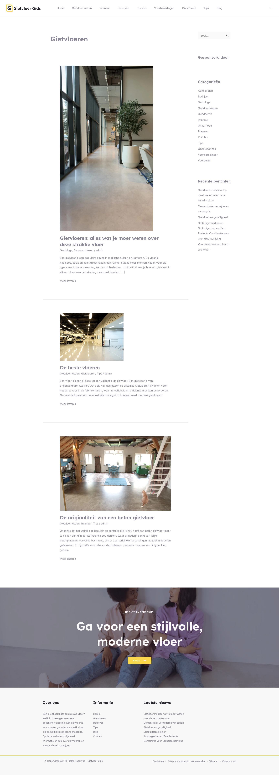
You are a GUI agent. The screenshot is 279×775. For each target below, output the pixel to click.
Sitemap (213, 761)
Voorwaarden (198, 761)
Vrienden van (229, 761)
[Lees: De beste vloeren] (92, 336)
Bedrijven (123, 8)
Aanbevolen (205, 90)
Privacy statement (178, 761)
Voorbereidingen (164, 8)
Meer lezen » (68, 281)
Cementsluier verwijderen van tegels (164, 722)
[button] (270, 8)
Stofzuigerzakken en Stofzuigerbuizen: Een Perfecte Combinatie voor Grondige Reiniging (163, 736)
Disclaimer (158, 761)
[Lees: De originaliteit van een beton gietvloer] (115, 473)
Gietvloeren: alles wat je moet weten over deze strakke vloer (212, 195)
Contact (97, 736)
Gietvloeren (88, 373)
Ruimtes (141, 8)
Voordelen (204, 160)
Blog (219, 8)
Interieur (104, 8)
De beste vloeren (80, 367)
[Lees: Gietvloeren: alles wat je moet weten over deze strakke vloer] (106, 148)
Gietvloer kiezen (82, 8)
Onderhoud (189, 8)
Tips (206, 8)
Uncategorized (207, 148)
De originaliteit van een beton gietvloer (107, 517)
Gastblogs (66, 250)
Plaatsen (203, 131)
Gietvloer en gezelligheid (213, 217)
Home (60, 8)
